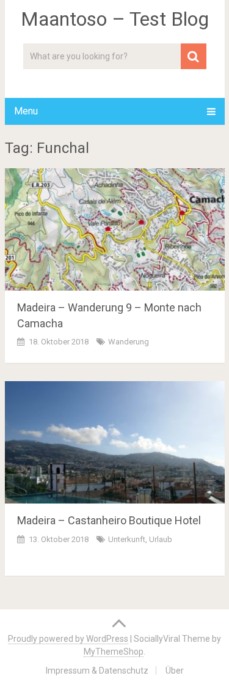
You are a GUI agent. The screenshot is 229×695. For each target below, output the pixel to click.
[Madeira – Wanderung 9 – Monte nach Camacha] (115, 229)
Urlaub (160, 539)
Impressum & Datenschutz (97, 670)
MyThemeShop (114, 651)
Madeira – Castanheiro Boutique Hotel (109, 520)
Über (174, 670)
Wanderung (128, 341)
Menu (26, 111)
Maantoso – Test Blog (115, 19)
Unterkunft (126, 539)
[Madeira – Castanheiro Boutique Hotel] (115, 442)
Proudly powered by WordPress (68, 639)
